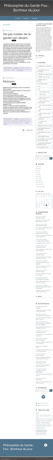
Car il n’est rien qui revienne (42, 315)
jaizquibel (27, 69)
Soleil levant (39, 379)
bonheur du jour (18, 120)
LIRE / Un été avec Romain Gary (44, 106)
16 (37, 203)
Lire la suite (38, 58)
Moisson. (9, 81)
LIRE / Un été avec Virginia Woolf (44, 110)
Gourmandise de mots (44, 91)
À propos (34, 18)
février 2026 (39, 178)
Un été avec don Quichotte (42, 122)
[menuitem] (18, 18)
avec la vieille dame (41, 433)
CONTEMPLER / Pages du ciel (44, 74)
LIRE (39, 89)
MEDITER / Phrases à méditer (45, 125)
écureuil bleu (39, 279)
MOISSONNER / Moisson (43, 136)
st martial (29, 121)
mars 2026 (38, 176)
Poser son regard (40, 340)
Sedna (37, 247)
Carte (39, 296)
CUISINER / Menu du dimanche (42, 80)
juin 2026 (38, 170)
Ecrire (39, 86)
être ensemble (45, 422)
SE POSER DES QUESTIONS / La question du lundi (44, 143)
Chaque (43, 218)
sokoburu (11, 121)
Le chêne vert (39, 241)
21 (48, 203)
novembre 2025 (39, 184)
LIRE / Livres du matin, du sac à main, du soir (44, 98)
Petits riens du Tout (41, 363)
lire (37, 413)
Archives (26, 18)
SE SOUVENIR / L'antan (43, 147)
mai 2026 (38, 172)
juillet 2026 (38, 168)
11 (41, 201)
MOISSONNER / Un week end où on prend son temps (44, 139)
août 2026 (38, 166)
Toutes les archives (40, 186)
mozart (38, 422)
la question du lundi (41, 430)
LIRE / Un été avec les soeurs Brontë (43, 102)
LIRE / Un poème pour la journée (44, 114)
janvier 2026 (39, 180)
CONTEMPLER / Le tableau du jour (44, 66)
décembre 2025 (39, 182)
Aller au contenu (4, 1)
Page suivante (29, 130)
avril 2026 (38, 174)
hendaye (8, 70)
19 (44, 203)
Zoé (37, 262)
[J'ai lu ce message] (51, 457)
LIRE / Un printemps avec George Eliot (44, 118)
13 (46, 201)
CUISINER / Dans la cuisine (44, 77)
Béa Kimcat (39, 286)
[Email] (43, 397)
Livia (37, 254)
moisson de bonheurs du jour (44, 425)
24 (39, 205)
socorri (24, 121)
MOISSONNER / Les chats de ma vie (44, 133)
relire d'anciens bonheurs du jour (43, 416)
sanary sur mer (40, 428)
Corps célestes (40, 355)
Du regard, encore (40, 332)
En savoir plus (6, 459)
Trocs (37, 347)
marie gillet (49, 420)
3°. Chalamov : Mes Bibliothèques (41, 371)
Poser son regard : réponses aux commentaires (43, 324)
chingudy (15, 121)
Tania (37, 218)
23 (37, 205)
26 (44, 205)
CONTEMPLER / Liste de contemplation (43, 70)
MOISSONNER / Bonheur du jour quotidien (44, 129)
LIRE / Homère (42, 94)
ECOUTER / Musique (42, 83)
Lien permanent (8, 67)
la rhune (13, 70)
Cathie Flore (39, 233)
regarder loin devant (19, 69)
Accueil (17, 18)
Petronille (38, 225)
